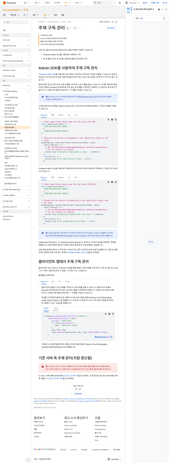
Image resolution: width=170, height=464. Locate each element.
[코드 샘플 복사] (116, 119)
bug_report (159, 9)
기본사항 (13, 15)
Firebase (42, 22)
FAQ (96, 440)
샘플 (62, 15)
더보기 (77, 3)
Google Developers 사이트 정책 (87, 401)
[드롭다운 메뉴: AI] (28, 15)
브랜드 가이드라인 (101, 437)
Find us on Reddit (70, 425)
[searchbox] (15, 22)
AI (24, 15)
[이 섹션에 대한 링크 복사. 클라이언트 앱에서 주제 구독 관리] (91, 262)
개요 (4, 15)
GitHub (36, 437)
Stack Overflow (100, 425)
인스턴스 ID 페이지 (70, 376)
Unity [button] (67, 281)
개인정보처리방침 (45, 459)
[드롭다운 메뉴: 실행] (40, 3)
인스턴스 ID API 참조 (54, 378)
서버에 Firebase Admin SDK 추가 (88, 97)
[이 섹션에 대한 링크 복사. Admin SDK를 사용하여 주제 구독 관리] (99, 68)
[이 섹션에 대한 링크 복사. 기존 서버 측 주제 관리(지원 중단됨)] (94, 358)
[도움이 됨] (112, 22)
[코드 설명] (108, 119)
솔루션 (47, 3)
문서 (65, 3)
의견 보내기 (111, 28)
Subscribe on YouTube (72, 433)
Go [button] (69, 115)
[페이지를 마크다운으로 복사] (75, 28)
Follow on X (68, 429)
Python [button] (61, 115)
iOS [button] (52, 281)
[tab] (44, 115)
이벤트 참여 (68, 437)
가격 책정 (57, 3)
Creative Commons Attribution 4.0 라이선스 (78, 399)
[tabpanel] (78, 141)
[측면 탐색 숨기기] (28, 460)
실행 (35, 3)
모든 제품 (116, 450)
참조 (55, 15)
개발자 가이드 (38, 422)
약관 (35, 459)
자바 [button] (52, 115)
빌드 (25, 3)
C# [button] (75, 115)
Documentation (11, 10)
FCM (26, 10)
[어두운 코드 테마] (112, 119)
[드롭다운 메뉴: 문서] (70, 3)
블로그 (145, 3)
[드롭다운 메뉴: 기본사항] (19, 15)
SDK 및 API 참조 (39, 425)
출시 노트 (98, 433)
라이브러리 (37, 433)
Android (63, 450)
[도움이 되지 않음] (116, 22)
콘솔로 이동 (155, 3)
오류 (77, 252)
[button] (13, 39)
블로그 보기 (68, 422)
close (166, 9)
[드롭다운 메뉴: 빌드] (29, 3)
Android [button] (44, 281)
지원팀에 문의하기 (101, 422)
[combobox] (104, 3)
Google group (100, 429)
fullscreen (162, 9)
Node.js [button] (44, 115)
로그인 (165, 3)
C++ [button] (59, 281)
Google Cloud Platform (100, 450)
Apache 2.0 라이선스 (41, 401)
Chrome (74, 450)
